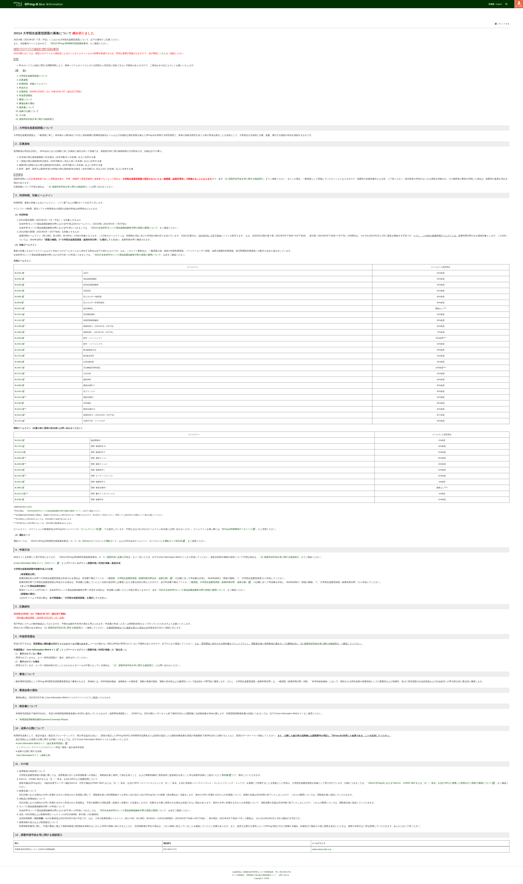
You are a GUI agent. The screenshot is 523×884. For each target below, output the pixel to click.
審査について (25, 99)
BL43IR (18, 403)
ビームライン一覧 (89, 529)
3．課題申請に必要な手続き (117, 557)
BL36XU (18, 482)
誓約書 (225, 775)
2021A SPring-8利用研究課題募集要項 (69, 43)
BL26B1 (18, 458)
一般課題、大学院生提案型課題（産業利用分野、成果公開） (218, 582)
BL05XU (18, 440)
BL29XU (18, 470)
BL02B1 (18, 279)
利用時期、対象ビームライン (33, 84)
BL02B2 (18, 285)
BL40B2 (18, 385)
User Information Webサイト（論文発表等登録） (41, 743)
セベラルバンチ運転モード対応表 (165, 541)
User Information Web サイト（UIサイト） (35, 563)
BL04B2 (18, 297)
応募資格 (23, 80)
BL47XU (18, 421)
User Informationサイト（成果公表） (34, 755)
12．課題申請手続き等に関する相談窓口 (133, 665)
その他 (22, 115)
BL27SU (18, 356)
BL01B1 (18, 273)
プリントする (503, 24)
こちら (162, 53)
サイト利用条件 (238, 875)
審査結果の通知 (26, 103)
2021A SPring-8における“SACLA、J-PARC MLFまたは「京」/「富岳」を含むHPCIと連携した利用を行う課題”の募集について (430, 783)
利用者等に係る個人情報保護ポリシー (261, 875)
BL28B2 (18, 362)
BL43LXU (19, 494)
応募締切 (23, 91)
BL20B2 (18, 338)
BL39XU (18, 380)
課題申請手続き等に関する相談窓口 (36, 119)
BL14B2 (18, 326)
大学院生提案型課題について (33, 76)
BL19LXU (19, 452)
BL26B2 (18, 464)
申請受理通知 (25, 95)
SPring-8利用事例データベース (237, 529)
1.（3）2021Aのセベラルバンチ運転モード (96, 541)
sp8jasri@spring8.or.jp (321, 849)
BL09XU (18, 308)
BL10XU (18, 314)
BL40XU (18, 391)
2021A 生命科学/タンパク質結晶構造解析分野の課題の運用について (124, 228)
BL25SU (18, 350)
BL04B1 (18, 291)
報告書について (26, 107)
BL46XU (18, 415)
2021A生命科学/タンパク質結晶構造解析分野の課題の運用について (54, 511)
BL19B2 (18, 332)
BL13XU (18, 320)
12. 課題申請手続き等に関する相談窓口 (244, 179)
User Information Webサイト (41, 650)
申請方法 (23, 88)
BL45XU (18, 409)
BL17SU (18, 446)
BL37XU (18, 374)
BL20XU (18, 344)
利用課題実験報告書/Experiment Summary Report (44, 719)
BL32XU (18, 476)
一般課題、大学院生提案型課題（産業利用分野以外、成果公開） (137, 578)
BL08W (18, 303)
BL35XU (18, 368)
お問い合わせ (284, 875)
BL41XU (18, 397)
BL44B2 (18, 500)
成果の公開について (29, 111)
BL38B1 (18, 488)
